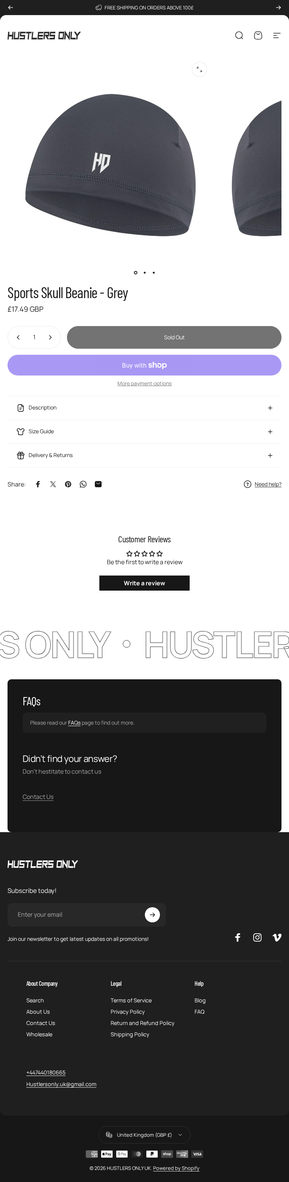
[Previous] (10, 7)
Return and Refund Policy (143, 1023)
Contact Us (38, 797)
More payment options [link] (144, 383)
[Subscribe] (152, 914)
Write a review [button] (144, 583)
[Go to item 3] (153, 272)
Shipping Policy (130, 1034)
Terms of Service (131, 1000)
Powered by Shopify (176, 1168)
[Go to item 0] (135, 272)
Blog (200, 1000)
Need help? (268, 484)
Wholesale (39, 1034)
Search (35, 1000)
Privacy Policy (128, 1011)
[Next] (278, 7)
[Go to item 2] (144, 272)
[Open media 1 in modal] (199, 69)
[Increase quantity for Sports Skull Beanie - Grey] (52, 337)
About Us (38, 1011)
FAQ (199, 1011)
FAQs (74, 722)
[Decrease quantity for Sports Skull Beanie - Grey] (16, 337)
